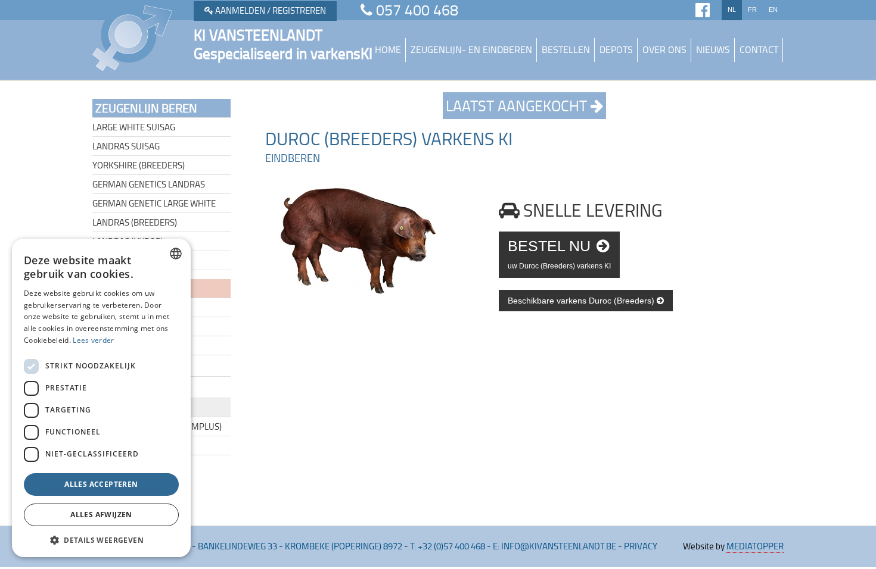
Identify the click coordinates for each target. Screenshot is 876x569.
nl (732, 9)
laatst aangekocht (518, 105)
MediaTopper (755, 546)
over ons (664, 49)
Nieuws (713, 49)
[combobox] (176, 254)
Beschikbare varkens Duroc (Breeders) (582, 300)
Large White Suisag (133, 127)
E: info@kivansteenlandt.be (554, 546)
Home (388, 49)
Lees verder (93, 340)
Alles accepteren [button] (101, 484)
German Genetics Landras (148, 184)
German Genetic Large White (154, 203)
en (773, 9)
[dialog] (101, 398)
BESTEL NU (559, 253)
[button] (101, 539)
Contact (759, 49)
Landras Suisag (126, 146)
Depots (616, 49)
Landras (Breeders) (134, 222)
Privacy (640, 546)
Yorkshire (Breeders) (138, 165)
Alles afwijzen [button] (101, 514)
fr (752, 9)
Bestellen (566, 49)
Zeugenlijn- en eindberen (471, 49)
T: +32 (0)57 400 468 (447, 546)
